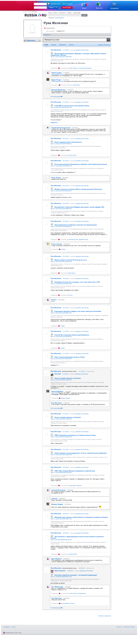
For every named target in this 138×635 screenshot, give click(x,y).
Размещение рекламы (129, 626)
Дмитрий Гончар (83, 239)
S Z (71, 85)
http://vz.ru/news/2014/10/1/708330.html (61, 358)
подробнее (54, 122)
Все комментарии (57, 96)
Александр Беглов (57, 74)
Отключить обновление (104, 616)
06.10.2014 (66, 138)
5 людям (63, 249)
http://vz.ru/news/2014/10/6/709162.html (61, 107)
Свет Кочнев (73, 593)
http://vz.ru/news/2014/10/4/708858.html (61, 226)
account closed (72, 155)
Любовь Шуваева (65, 398)
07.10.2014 (66, 50)
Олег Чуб (54, 393)
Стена (46, 44)
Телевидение (6, 626)
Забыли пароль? (67, 4)
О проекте (119, 626)
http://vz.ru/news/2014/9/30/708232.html (61, 539)
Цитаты (71, 44)
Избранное (62, 44)
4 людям (62, 326)
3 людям (62, 348)
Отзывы (53, 44)
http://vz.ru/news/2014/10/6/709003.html (61, 165)
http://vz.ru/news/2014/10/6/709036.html (61, 143)
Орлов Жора (76, 85)
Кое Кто (70, 295)
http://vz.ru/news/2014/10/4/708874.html (61, 283)
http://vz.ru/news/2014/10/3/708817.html (61, 313)
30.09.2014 (66, 467)
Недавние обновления (104, 44)
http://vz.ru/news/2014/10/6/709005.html (61, 190)
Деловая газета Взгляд (82, 50)
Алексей (79, 485)
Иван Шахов (71, 273)
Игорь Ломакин (73, 68)
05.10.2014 (66, 203)
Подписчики (31, 40)
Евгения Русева (73, 239)
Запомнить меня (55, 4)
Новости (14, 626)
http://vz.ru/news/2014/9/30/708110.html (61, 472)
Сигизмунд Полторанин (85, 68)
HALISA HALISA (72, 554)
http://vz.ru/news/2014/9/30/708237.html (61, 518)
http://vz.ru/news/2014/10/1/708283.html (61, 436)
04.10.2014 (66, 221)
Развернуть (47, 34)
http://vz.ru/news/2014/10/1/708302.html (61, 379)
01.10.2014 (66, 331)
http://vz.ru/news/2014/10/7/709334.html (61, 56)
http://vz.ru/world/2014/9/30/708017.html (61, 576)
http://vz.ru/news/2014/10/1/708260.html (61, 454)
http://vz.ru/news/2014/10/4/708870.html (61, 261)
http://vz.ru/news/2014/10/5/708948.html (61, 208)
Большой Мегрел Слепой (67, 603)
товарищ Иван (82, 593)
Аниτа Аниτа (72, 485)
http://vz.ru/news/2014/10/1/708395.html (61, 336)
